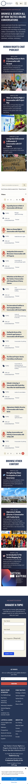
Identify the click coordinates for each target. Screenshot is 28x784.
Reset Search (22, 189)
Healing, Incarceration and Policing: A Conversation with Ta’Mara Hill (15, 434)
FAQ (17, 734)
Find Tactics (20, 690)
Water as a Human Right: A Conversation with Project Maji (16, 230)
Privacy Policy (14, 782)
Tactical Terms (19, 698)
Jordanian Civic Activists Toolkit (5, 714)
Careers (18, 728)
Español (3, 738)
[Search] (17, 3)
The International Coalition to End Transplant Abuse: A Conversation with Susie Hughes (16, 307)
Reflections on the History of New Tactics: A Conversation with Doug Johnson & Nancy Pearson (15, 279)
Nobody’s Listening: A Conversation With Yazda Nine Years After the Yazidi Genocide (16, 385)
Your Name (7, 621)
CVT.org (14, 765)
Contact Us (19, 731)
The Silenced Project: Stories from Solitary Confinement (15, 357)
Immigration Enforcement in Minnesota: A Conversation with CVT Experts (16, 253)
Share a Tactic (19, 704)
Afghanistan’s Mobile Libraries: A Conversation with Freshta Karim (16, 409)
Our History (19, 722)
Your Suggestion (12, 638)
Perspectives (4, 730)
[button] (25, 768)
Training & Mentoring (4, 701)
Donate (18, 737)
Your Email (7, 629)
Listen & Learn (6, 720)
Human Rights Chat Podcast (6, 723)
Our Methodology (6, 695)
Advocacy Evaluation (6, 705)
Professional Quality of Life (14, 760)
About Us (19, 720)
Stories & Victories (6, 733)
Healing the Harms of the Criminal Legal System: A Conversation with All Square (15, 334)
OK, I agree (14, 779)
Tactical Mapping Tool (5, 709)
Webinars (3, 727)
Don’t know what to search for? (9, 189)
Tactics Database (20, 695)
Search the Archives (6, 736)
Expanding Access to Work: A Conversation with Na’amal (15, 206)
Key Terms (4, 698)
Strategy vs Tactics (21, 693)
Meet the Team (19, 725)
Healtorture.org (14, 755)
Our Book (18, 701)
